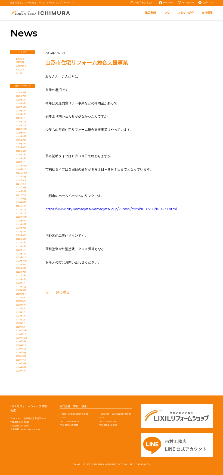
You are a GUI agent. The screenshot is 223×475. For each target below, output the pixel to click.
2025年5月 (21, 147)
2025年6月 (21, 143)
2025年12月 (21, 121)
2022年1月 (21, 283)
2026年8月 (21, 92)
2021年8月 (21, 301)
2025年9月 (21, 133)
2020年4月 (21, 360)
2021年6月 (21, 308)
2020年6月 (21, 352)
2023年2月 (21, 246)
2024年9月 (21, 176)
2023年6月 (21, 231)
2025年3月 (21, 154)
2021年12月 (21, 286)
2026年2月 (21, 114)
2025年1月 (21, 162)
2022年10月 (21, 261)
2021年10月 (21, 294)
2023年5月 (21, 235)
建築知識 (20, 62)
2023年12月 (21, 209)
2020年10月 (21, 338)
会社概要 (207, 12)
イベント (20, 69)
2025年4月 (21, 151)
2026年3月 (21, 110)
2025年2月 (21, 158)
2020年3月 (21, 363)
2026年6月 (21, 100)
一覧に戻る (61, 292)
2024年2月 (21, 202)
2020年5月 (21, 356)
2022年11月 (21, 257)
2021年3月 (21, 319)
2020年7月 (21, 349)
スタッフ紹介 (186, 12)
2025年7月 (21, 140)
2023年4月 (21, 239)
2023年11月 (21, 213)
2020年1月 (21, 371)
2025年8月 (21, 136)
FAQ (167, 12)
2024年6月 (21, 187)
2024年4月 (21, 195)
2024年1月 (21, 206)
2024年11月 (21, 169)
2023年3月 (21, 242)
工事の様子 (21, 66)
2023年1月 (21, 250)
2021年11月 (21, 290)
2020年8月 (21, 345)
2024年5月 (21, 191)
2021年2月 (21, 323)
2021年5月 (21, 312)
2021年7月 (21, 305)
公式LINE (208, 2)
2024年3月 (21, 198)
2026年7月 (21, 96)
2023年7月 (21, 228)
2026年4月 (21, 107)
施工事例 (150, 12)
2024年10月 (21, 173)
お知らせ (20, 58)
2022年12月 (21, 253)
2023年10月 (21, 217)
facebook (168, 2)
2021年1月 (20, 327)
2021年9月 (21, 297)
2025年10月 (21, 129)
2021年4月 (21, 316)
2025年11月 (21, 125)
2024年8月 (21, 180)
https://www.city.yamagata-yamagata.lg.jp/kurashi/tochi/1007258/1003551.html (111, 209)
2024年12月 (21, 166)
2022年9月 (21, 264)
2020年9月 (21, 341)
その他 (19, 73)
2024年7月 (21, 184)
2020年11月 (21, 334)
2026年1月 (21, 118)
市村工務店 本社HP (144, 2)
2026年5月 (21, 103)
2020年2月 (21, 367)
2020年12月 (21, 330)
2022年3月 (21, 275)
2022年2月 (21, 279)
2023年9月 (21, 221)
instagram (188, 2)
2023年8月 (21, 224)
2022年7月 (21, 272)
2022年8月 (21, 268)
